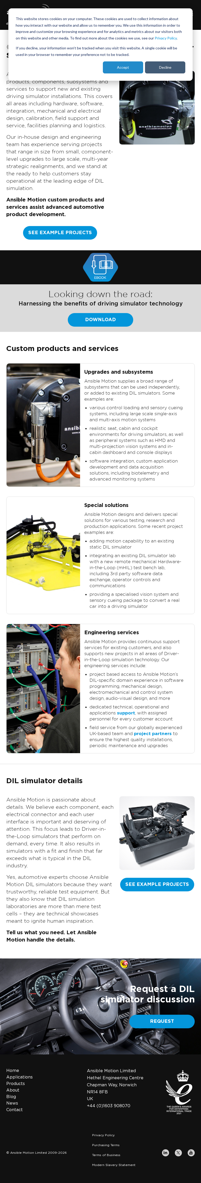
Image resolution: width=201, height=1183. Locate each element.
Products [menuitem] (15, 1084)
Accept (123, 67)
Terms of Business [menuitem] (106, 1155)
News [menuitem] (12, 1103)
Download (100, 320)
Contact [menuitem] (14, 1110)
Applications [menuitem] (19, 1077)
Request (162, 1021)
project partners (153, 733)
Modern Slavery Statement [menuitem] (114, 1165)
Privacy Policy (166, 38)
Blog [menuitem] (11, 1097)
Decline (165, 67)
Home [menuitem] (12, 1071)
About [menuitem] (12, 1090)
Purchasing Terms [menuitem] (106, 1145)
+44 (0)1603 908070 (108, 1106)
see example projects (60, 232)
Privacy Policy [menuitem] (103, 1135)
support (126, 713)
